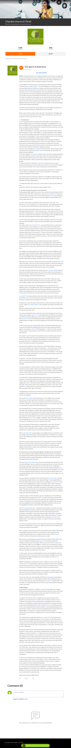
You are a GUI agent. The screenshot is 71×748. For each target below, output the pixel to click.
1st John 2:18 (42, 141)
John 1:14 (26, 318)
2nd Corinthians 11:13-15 (45, 605)
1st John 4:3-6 (34, 225)
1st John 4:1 (48, 580)
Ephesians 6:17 (41, 541)
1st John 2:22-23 (53, 270)
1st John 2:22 (38, 148)
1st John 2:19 (51, 194)
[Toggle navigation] (69, 2)
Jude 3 (57, 542)
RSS (51, 53)
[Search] (65, 2)
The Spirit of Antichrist (35, 67)
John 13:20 (60, 261)
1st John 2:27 (54, 481)
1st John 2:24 (46, 617)
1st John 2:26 (56, 517)
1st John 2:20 (52, 478)
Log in (26, 699)
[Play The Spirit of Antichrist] (21, 68)
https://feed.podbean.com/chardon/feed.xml (19, 24)
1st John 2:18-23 (41, 72)
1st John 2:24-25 (27, 508)
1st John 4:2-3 (34, 154)
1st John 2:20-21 (30, 462)
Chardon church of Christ (18, 21)
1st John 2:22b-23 (33, 304)
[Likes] (20, 678)
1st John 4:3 (22, 296)
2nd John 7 (42, 163)
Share (21, 53)
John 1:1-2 (34, 315)
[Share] (33, 678)
